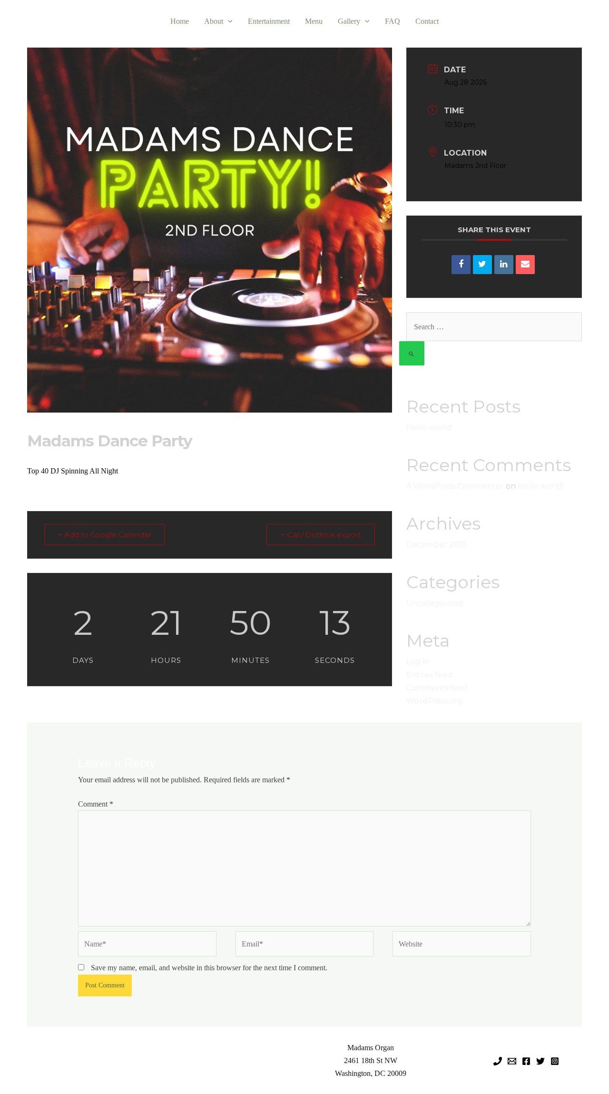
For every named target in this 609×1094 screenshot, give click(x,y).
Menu (314, 21)
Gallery (349, 21)
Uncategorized (434, 603)
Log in (417, 661)
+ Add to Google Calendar (104, 534)
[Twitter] (540, 1061)
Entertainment (269, 21)
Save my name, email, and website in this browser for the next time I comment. (209, 968)
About (213, 21)
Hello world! (429, 427)
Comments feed (437, 687)
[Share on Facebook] (461, 264)
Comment (95, 804)
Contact (427, 21)
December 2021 (436, 544)
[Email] (525, 264)
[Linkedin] (503, 264)
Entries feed (429, 675)
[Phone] (497, 1061)
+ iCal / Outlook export (320, 534)
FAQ (392, 21)
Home (179, 21)
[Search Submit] (411, 353)
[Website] (462, 945)
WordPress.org (434, 700)
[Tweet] (482, 264)
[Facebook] (526, 1061)
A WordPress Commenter (455, 486)
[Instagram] (554, 1061)
